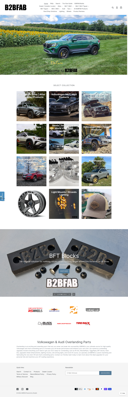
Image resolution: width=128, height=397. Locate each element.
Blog (31, 377)
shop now (64, 269)
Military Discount (22, 377)
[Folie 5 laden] (64, 294)
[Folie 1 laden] (58, 294)
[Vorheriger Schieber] (55, 294)
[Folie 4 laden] (62, 294)
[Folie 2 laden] (59, 294)
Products (37, 371)
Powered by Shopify (31, 393)
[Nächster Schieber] (69, 294)
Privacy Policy (51, 374)
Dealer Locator (47, 371)
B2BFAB (23, 393)
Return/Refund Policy (37, 374)
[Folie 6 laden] (66, 294)
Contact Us (27, 371)
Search (19, 371)
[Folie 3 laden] (61, 294)
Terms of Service (22, 374)
